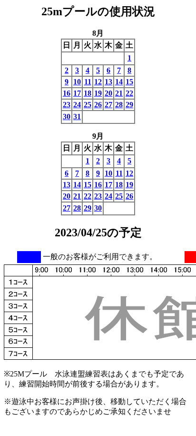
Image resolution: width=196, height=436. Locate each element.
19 (98, 93)
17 (77, 93)
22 (129, 93)
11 (87, 82)
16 (66, 93)
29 (129, 105)
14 (119, 82)
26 (98, 105)
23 (66, 105)
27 (108, 105)
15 (129, 82)
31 (77, 116)
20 (108, 93)
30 (66, 116)
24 (77, 105)
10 (77, 82)
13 (108, 82)
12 (98, 82)
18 (87, 93)
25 (87, 105)
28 (119, 105)
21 (119, 93)
